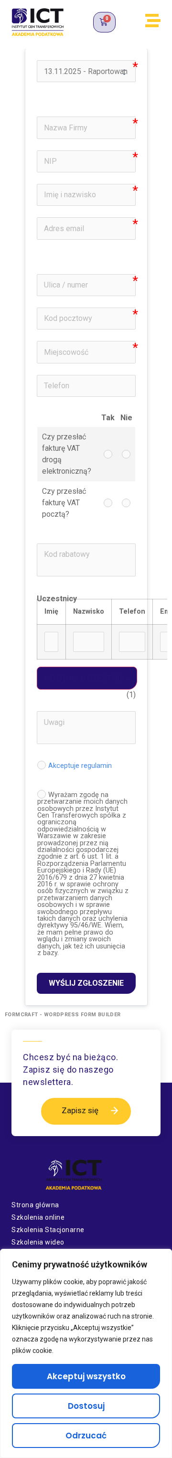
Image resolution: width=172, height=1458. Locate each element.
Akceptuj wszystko (86, 1376)
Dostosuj (86, 1406)
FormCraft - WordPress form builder (63, 1014)
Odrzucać (86, 1435)
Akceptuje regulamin (80, 765)
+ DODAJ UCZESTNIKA (87, 678)
